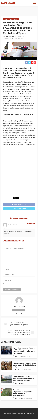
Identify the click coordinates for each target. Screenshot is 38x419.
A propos (14, 413)
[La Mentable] (8, 2)
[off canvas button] (34, 3)
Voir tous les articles (18, 309)
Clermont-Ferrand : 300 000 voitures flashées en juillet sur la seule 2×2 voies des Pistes (23, 378)
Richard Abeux (13, 224)
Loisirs (6, 19)
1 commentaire (7, 38)
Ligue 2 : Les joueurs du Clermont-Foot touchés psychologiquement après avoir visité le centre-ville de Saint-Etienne (24, 350)
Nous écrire (7, 413)
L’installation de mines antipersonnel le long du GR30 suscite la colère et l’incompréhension (22, 392)
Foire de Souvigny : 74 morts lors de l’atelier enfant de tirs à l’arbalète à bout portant (24, 365)
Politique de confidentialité (26, 413)
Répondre (31, 223)
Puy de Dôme (14, 19)
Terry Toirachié (9, 36)
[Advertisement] (19, 9)
